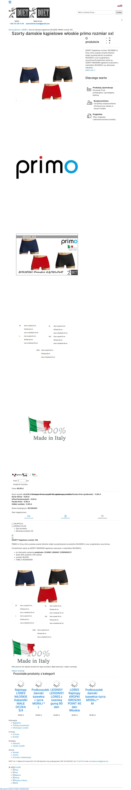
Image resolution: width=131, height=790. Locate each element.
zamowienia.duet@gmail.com (38, 23)
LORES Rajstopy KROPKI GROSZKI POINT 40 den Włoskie (74, 700)
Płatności (16, 743)
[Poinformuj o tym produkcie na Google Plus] (110, 38)
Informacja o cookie (20, 728)
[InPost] (16, 778)
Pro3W (18, 767)
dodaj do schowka (102, 518)
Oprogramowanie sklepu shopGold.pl (14, 789)
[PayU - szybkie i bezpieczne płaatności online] (15, 770)
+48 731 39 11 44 (17, 23)
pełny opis (89, 70)
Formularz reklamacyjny (22, 757)
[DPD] (15, 783)
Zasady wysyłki (19, 746)
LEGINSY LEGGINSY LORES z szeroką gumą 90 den (57, 698)
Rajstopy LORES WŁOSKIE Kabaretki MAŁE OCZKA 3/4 (20, 700)
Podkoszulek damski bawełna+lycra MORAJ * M (95, 696)
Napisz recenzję (18, 671)
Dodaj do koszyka (20, 484)
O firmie (16, 734)
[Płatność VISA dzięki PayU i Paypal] (15, 772)
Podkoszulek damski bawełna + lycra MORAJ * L (40, 698)
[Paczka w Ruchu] (20, 780)
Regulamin (17, 723)
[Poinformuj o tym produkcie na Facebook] (109, 43)
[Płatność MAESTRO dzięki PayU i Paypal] (17, 775)
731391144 (80, 761)
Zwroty (15, 755)
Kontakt (16, 737)
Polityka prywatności (21, 725)
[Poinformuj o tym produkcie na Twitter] (109, 40)
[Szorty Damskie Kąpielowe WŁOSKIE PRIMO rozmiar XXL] (47, 80)
